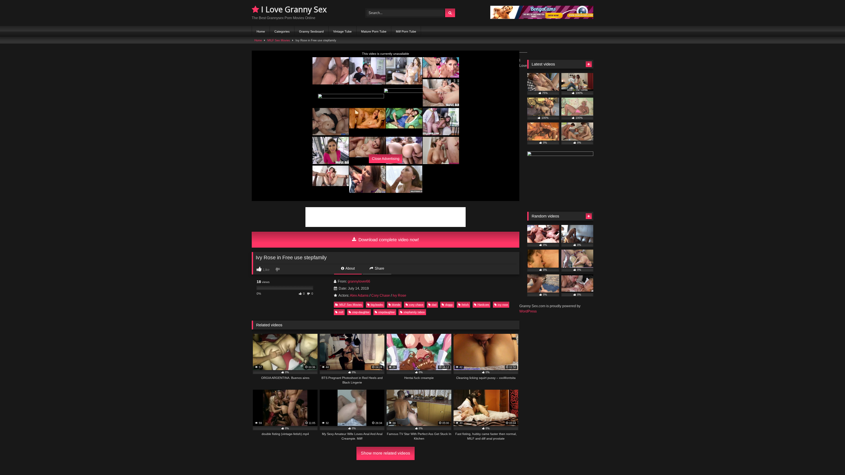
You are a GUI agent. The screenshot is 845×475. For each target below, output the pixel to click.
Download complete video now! (388, 239)
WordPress (528, 311)
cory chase (416, 304)
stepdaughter (386, 312)
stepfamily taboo (414, 312)
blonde (396, 304)
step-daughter (360, 312)
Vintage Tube (342, 31)
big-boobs (377, 304)
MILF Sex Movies (278, 40)
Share (379, 268)
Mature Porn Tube (373, 31)
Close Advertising (385, 159)
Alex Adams (359, 295)
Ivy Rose (399, 295)
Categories (282, 31)
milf (341, 312)
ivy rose (503, 304)
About (350, 268)
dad (434, 304)
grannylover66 (359, 281)
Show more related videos (385, 453)
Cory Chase (380, 295)
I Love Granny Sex (293, 9)
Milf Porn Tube (406, 31)
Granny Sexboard (311, 31)
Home (261, 31)
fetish (465, 304)
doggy (449, 304)
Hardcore (483, 304)
